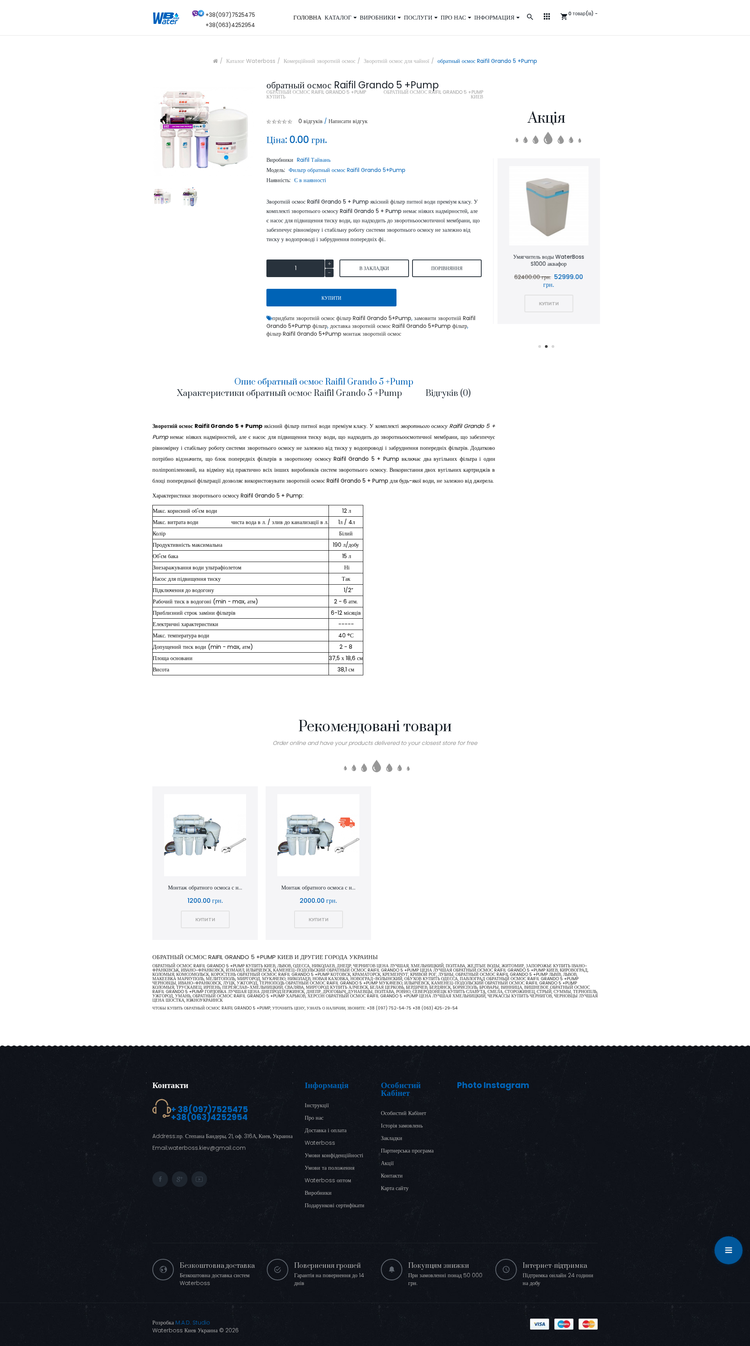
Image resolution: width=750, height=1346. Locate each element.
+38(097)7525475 (230, 15)
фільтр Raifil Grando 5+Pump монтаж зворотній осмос (333, 334)
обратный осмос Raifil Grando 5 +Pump (487, 61)
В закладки (374, 268)
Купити (331, 298)
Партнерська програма (407, 1150)
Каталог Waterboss (250, 61)
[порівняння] (546, 207)
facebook (160, 1179)
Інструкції (317, 1105)
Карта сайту (395, 1188)
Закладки (391, 1138)
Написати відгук (348, 121)
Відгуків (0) (448, 393)
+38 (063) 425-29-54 (434, 1008)
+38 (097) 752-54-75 (389, 1008)
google (180, 1179)
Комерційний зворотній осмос (319, 61)
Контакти (170, 1085)
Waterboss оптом (328, 1180)
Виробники (318, 1193)
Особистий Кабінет (403, 1113)
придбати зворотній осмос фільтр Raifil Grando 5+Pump (341, 318)
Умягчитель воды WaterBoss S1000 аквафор (546, 260)
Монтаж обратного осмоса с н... (205, 887)
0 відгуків (310, 121)
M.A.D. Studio (192, 1322)
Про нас (314, 1118)
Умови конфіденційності (334, 1155)
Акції (387, 1163)
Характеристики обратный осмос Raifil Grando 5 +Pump (289, 393)
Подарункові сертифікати (334, 1205)
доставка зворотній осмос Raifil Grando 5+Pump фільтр (398, 326)
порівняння (446, 268)
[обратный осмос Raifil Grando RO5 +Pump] (162, 197)
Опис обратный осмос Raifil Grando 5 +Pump (323, 382)
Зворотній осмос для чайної (396, 61)
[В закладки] (526, 207)
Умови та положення (329, 1168)
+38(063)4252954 (230, 25)
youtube (199, 1179)
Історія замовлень (402, 1125)
